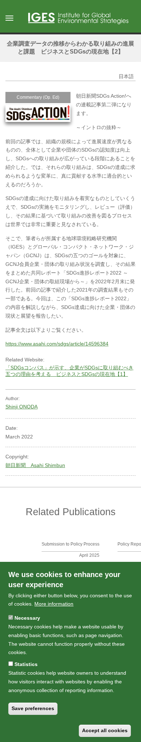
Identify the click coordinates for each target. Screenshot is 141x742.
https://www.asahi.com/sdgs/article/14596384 (56, 344)
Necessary (27, 618)
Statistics (26, 664)
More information (53, 604)
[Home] (78, 18)
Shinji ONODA (21, 407)
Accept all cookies (105, 730)
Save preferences (33, 708)
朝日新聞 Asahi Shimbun (35, 465)
